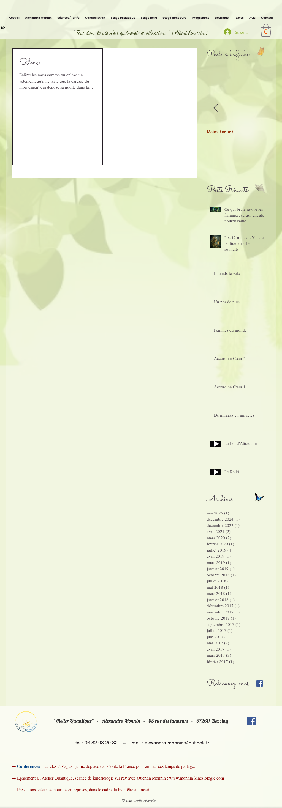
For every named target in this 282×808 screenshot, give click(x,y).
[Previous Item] (215, 108)
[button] (266, 30)
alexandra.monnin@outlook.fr (177, 743)
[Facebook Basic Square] (259, 683)
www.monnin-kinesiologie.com (196, 778)
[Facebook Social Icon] (251, 721)
